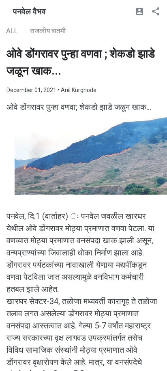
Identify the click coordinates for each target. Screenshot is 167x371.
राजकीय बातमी (48, 31)
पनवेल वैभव (29, 11)
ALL (12, 31)
